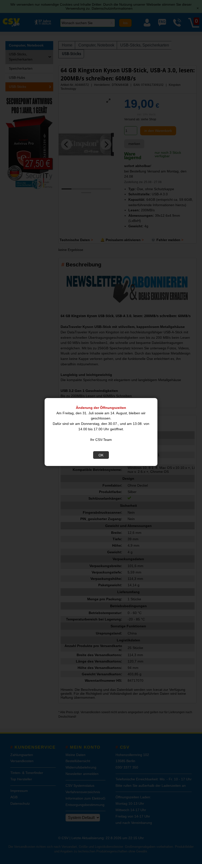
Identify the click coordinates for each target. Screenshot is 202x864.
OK (101, 455)
